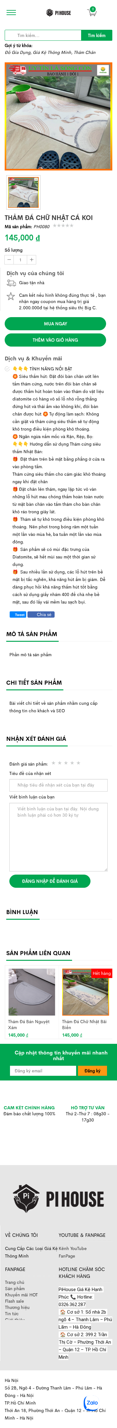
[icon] (9, 12)
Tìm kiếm (96, 35)
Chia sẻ (43, 614)
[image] (58, 12)
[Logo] (58, 1197)
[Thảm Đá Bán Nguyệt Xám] (31, 992)
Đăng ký (92, 1071)
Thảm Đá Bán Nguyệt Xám (29, 1024)
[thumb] (23, 192)
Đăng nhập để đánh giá (50, 881)
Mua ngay (55, 324)
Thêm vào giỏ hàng (55, 340)
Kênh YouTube (73, 1248)
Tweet (19, 615)
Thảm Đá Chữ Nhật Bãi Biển (84, 1024)
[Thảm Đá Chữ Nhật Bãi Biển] (85, 992)
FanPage (67, 1256)
